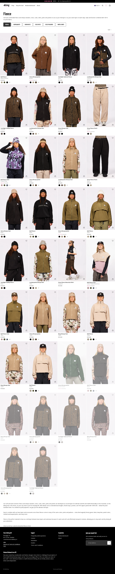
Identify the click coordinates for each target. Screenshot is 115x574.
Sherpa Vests (28, 24)
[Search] (102, 5)
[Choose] (26, 73)
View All (7, 24)
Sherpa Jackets (16, 24)
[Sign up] (109, 543)
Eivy (8, 569)
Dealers (33, 543)
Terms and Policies (57, 569)
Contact (33, 538)
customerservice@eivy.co (10, 539)
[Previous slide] (2, 54)
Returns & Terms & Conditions (11, 544)
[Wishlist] (106, 5)
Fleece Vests (38, 24)
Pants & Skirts (61, 24)
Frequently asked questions (38, 536)
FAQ (4, 546)
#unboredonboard (63, 536)
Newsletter (34, 540)
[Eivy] (6, 5)
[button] (110, 30)
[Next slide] (26, 54)
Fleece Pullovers (49, 24)
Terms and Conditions (37, 545)
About (60, 538)
